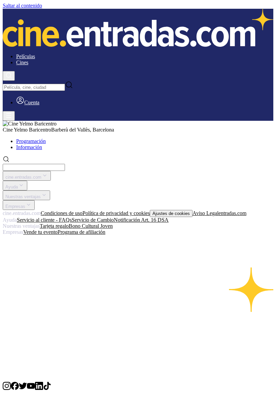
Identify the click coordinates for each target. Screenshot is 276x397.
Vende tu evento (40, 232)
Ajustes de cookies (171, 213)
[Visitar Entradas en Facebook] (15, 388)
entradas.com (232, 213)
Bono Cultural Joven (91, 226)
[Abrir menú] (9, 116)
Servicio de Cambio (93, 220)
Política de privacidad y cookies (116, 213)
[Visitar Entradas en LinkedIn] (39, 388)
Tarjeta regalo (54, 226)
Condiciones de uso (61, 213)
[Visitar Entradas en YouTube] (31, 388)
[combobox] (34, 87)
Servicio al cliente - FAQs (44, 220)
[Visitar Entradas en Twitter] (23, 388)
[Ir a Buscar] (9, 76)
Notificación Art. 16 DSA (141, 220)
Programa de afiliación (81, 232)
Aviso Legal (205, 213)
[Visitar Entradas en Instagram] (7, 388)
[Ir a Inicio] (138, 28)
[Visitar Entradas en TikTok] (47, 388)
